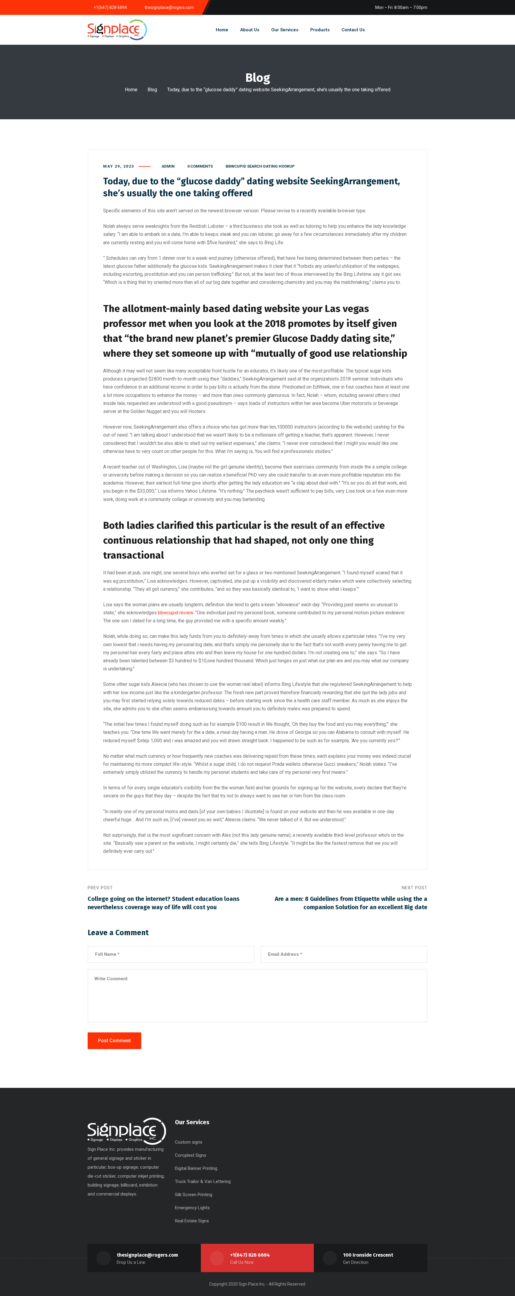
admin (168, 166)
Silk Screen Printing (193, 1194)
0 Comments (200, 166)
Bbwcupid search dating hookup (260, 166)
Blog (152, 89)
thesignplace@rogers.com (147, 1255)
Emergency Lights (192, 1207)
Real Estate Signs (192, 1221)
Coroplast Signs (190, 1155)
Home (131, 89)
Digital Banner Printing (196, 1168)
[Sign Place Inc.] (117, 29)
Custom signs (188, 1142)
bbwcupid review (175, 612)
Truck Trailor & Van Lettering (203, 1181)
